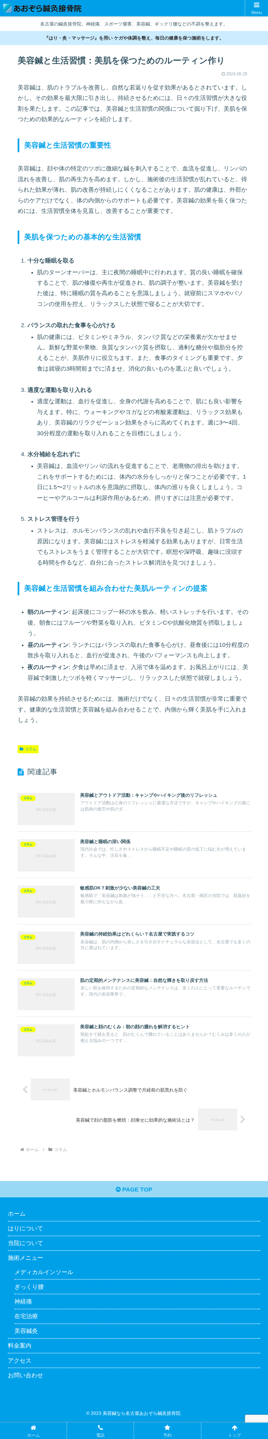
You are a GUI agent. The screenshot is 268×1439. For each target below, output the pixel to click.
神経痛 (23, 1301)
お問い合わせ (25, 1375)
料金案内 (19, 1345)
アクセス (19, 1360)
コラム (31, 749)
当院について (25, 1243)
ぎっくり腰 (29, 1287)
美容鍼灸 (26, 1331)
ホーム (16, 1213)
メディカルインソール (43, 1272)
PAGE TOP (136, 1189)
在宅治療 (26, 1316)
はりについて (25, 1228)
